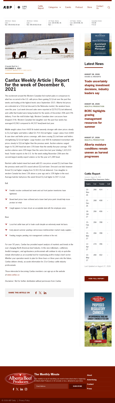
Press (89, 388)
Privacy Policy (24, 400)
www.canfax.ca (13, 274)
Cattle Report (41, 7)
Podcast (79, 7)
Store (89, 7)
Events (68, 7)
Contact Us (99, 7)
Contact (90, 384)
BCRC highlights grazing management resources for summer (95, 119)
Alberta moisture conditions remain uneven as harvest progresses (96, 150)
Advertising (92, 379)
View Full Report (96, 279)
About (89, 375)
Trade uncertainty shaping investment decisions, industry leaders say (97, 87)
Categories (53, 7)
